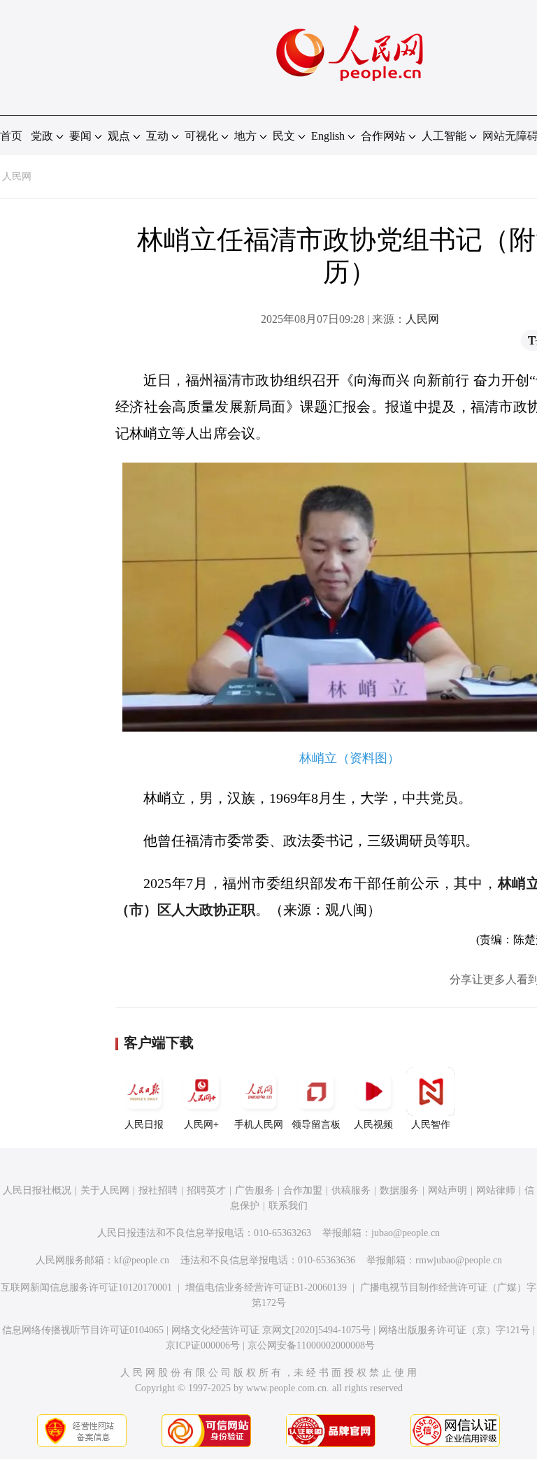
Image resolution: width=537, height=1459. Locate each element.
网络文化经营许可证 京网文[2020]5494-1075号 (271, 1330)
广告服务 (254, 1190)
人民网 (16, 176)
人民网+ (201, 1124)
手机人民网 (258, 1124)
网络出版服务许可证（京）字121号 (454, 1330)
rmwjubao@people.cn (458, 1260)
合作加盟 (302, 1190)
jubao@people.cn (405, 1233)
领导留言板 (316, 1124)
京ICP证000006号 (203, 1345)
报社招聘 (158, 1190)
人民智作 (430, 1124)
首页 (11, 136)
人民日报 (144, 1124)
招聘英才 (206, 1190)
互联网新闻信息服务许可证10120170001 (86, 1287)
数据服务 (399, 1190)
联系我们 (288, 1205)
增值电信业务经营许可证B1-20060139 (266, 1287)
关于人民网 (104, 1190)
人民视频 (373, 1124)
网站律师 (495, 1190)
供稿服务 (351, 1190)
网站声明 (447, 1190)
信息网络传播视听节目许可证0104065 (83, 1330)
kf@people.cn (141, 1260)
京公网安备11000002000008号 (311, 1345)
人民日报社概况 (37, 1190)
